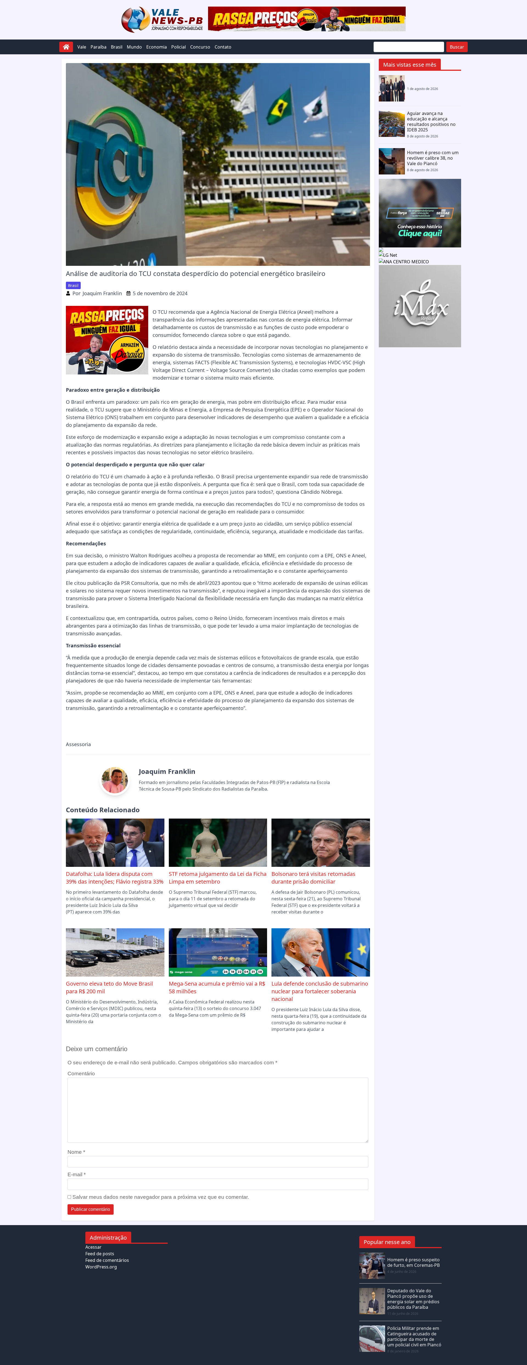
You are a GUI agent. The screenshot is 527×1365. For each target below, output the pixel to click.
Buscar (457, 47)
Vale (81, 47)
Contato (223, 47)
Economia (156, 47)
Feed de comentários (107, 1260)
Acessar (93, 1247)
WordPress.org (101, 1267)
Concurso (200, 47)
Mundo (134, 47)
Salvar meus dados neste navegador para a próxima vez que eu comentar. (160, 1197)
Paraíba (98, 47)
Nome (76, 1152)
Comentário (81, 1073)
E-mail (77, 1174)
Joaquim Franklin (102, 293)
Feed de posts (99, 1254)
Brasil (116, 47)
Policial (178, 47)
